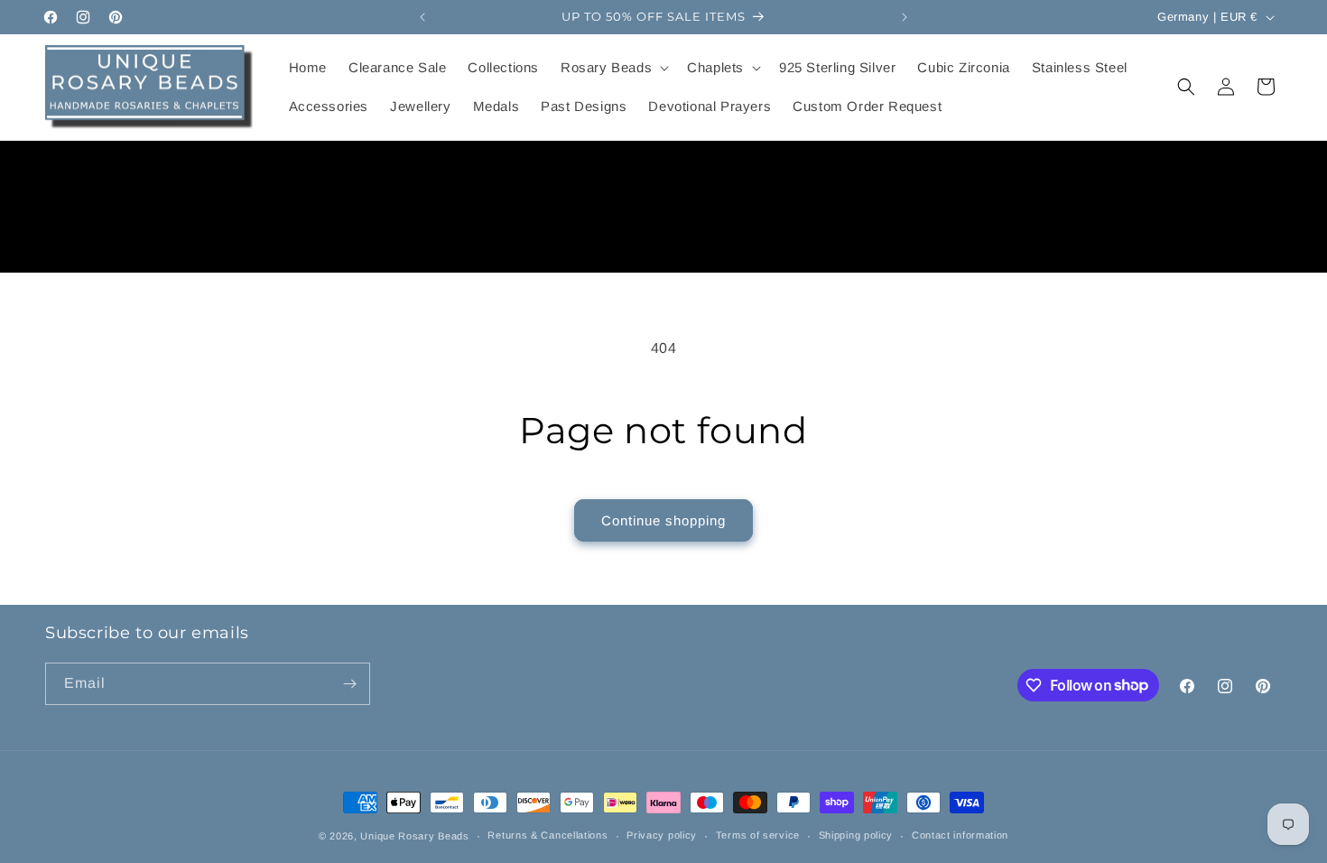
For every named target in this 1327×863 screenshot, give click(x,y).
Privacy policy (661, 835)
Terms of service (758, 835)
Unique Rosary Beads (414, 836)
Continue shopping (663, 520)
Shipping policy (856, 835)
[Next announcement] (904, 17)
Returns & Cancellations (547, 835)
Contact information (960, 835)
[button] (613, 68)
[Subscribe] (349, 684)
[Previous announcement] (422, 17)
